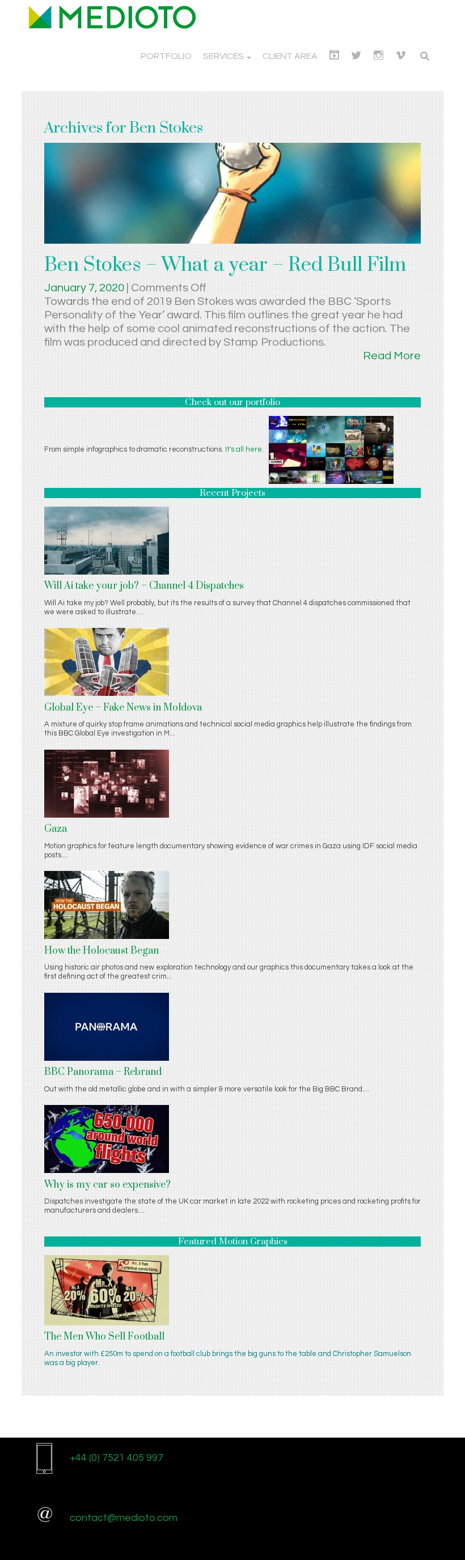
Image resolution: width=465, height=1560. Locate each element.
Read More (392, 356)
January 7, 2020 (85, 288)
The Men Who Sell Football (104, 1337)
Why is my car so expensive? (107, 1185)
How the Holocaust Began (101, 951)
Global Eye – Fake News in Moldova (123, 708)
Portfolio (166, 56)
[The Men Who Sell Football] (106, 1290)
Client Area (290, 56)
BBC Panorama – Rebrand (103, 1072)
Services (224, 56)
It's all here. (244, 449)
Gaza (55, 829)
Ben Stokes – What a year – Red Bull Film (225, 265)
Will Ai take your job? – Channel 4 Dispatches (144, 586)
